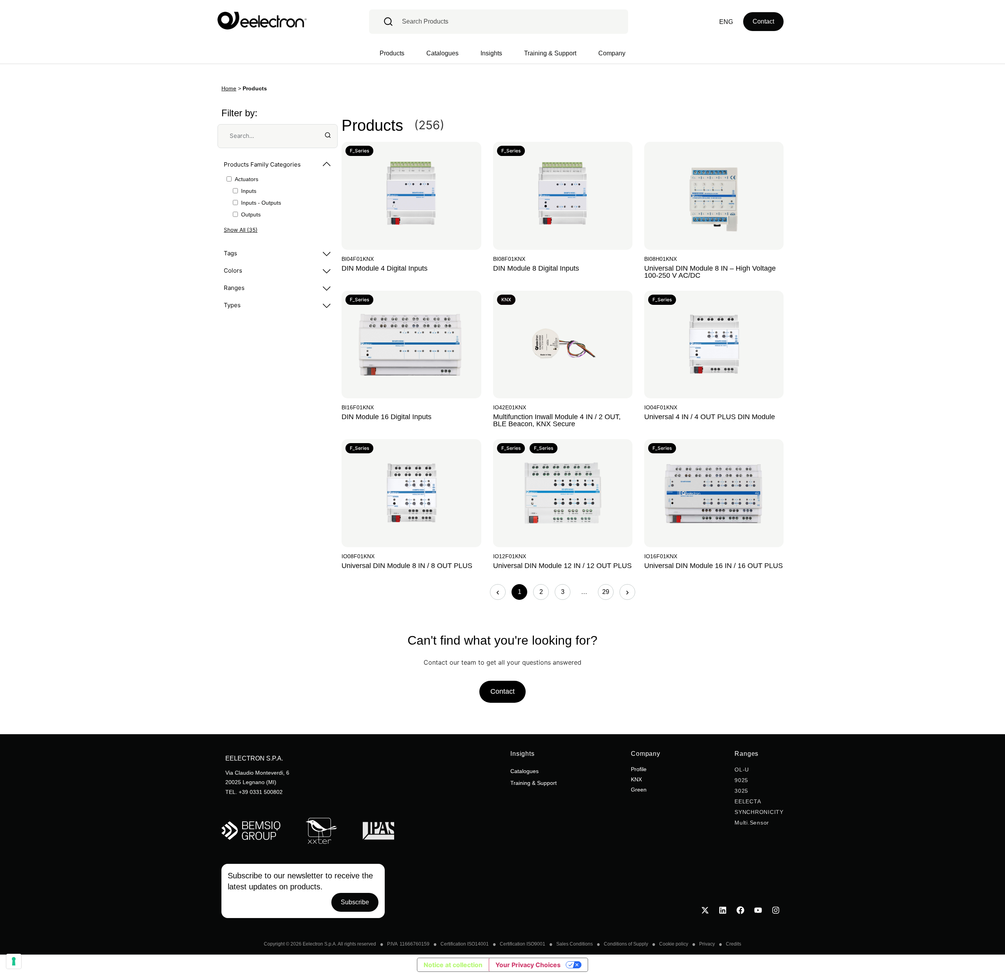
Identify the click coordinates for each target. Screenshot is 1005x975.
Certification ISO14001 (464, 944)
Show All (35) (241, 230)
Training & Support (533, 783)
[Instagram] (776, 910)
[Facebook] (740, 910)
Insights (522, 753)
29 (608, 589)
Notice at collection (453, 965)
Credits (733, 944)
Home (228, 89)
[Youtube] (758, 910)
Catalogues (524, 771)
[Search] (328, 136)
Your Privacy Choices (528, 965)
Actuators (246, 179)
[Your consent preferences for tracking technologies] (13, 961)
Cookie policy (673, 944)
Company (645, 753)
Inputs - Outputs (261, 202)
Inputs (248, 191)
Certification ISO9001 (522, 944)
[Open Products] (394, 53)
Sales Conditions (574, 944)
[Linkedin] (723, 910)
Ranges (746, 753)
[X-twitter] (705, 910)
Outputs (251, 214)
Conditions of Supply (626, 944)
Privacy (707, 944)
